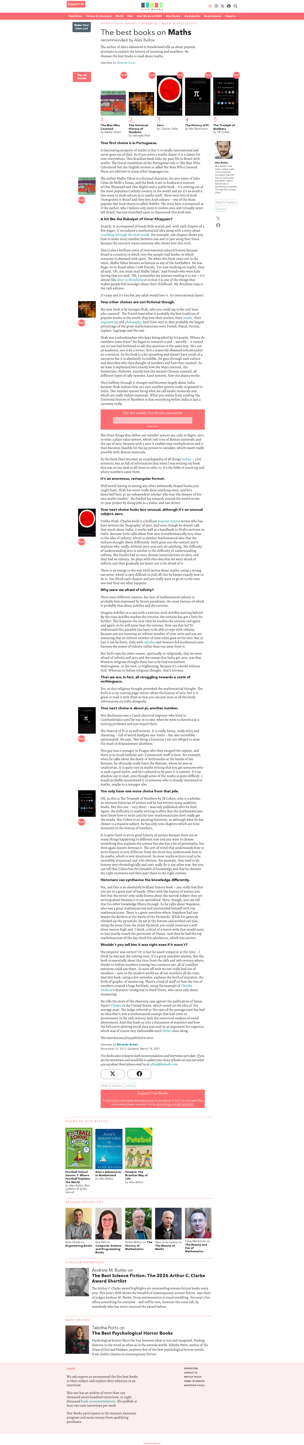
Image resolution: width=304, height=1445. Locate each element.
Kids (130, 16)
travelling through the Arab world (125, 234)
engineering (109, 322)
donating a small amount (175, 1104)
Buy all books (82, 77)
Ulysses (116, 1005)
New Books (173, 16)
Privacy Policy (193, 1377)
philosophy (133, 322)
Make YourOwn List (81, 27)
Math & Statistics (179, 23)
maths (187, 317)
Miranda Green (126, 63)
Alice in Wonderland (132, 279)
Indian (186, 459)
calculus (149, 642)
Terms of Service (194, 1381)
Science (149, 23)
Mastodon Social (194, 1385)
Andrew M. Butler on (148, 1275)
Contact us (190, 1372)
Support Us (76, 4)
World (119, 16)
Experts (230, 16)
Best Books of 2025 (149, 16)
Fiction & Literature (98, 16)
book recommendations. (98, 1401)
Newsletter (191, 1368)
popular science (169, 521)
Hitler (166, 1030)
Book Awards (212, 16)
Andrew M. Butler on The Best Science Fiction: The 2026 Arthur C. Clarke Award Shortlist (152, 1292)
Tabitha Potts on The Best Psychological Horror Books (152, 1344)
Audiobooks (192, 16)
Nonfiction (75, 16)
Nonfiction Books (119, 23)
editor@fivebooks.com (164, 1064)
